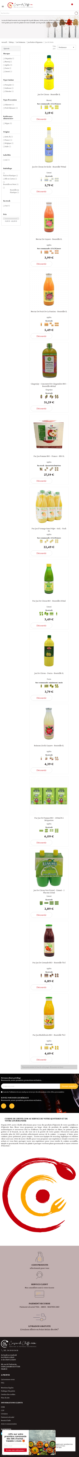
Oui (7, 206)
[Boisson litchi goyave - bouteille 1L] (41, 758)
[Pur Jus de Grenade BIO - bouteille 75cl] (41, 975)
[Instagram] (11, 1106)
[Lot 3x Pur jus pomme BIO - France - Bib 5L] (51, 469)
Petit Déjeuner (11, 108)
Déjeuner (9, 105)
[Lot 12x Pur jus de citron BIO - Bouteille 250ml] (41, 614)
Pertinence (67, 47)
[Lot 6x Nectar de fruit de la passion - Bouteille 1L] (51, 324)
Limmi (8, 71)
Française (9, 85)
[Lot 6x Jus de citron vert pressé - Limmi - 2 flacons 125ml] (51, 903)
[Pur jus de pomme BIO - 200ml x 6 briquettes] (41, 831)
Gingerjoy (9, 58)
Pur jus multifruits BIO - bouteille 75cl (49, 1035)
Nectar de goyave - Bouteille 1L (49, 239)
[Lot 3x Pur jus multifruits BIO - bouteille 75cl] (46, 1048)
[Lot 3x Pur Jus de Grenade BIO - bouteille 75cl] (46, 975)
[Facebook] (3, 1106)
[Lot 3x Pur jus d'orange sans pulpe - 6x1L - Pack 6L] (51, 541)
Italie (8, 146)
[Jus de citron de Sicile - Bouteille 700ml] (41, 179)
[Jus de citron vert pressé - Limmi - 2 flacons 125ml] (41, 903)
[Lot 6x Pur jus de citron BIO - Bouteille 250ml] (46, 614)
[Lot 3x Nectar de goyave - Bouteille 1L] (46, 252)
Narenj (8, 62)
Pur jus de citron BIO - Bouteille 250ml (49, 601)
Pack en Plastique (10, 175)
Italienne (9, 88)
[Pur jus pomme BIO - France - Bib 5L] (41, 469)
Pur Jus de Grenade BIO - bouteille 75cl (49, 962)
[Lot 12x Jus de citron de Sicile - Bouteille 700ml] (56, 179)
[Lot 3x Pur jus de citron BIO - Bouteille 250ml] (51, 614)
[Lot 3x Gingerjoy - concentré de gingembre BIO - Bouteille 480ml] (46, 397)
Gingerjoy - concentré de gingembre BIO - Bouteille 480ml (49, 385)
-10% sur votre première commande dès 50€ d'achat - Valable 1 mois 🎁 (15, 1437)
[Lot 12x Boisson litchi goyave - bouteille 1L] (56, 758)
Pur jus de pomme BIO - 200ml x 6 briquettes (49, 819)
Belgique (9, 143)
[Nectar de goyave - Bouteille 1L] (41, 252)
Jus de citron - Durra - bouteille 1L (49, 673)
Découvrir (41, 119)
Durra (8, 68)
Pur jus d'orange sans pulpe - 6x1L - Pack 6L (49, 529)
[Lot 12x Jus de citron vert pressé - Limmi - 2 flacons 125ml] (56, 903)
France (8, 140)
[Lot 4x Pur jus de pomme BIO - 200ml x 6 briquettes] (51, 831)
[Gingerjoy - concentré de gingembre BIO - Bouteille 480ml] (41, 397)
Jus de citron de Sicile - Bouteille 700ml (49, 167)
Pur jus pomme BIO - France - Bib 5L (49, 456)
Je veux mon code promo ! (15, 1450)
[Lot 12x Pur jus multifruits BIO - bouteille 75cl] (56, 1048)
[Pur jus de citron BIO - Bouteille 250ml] (56, 614)
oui (7, 160)
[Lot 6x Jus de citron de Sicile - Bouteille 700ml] (51, 179)
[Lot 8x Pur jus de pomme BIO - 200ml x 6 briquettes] (56, 831)
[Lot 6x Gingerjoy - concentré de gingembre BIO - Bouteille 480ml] (51, 397)
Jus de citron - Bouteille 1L (49, 94)
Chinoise (9, 91)
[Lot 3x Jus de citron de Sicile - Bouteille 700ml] (46, 179)
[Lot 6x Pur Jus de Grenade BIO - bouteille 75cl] (51, 975)
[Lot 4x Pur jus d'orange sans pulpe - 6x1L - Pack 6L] (56, 541)
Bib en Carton (11, 179)
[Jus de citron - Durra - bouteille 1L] (41, 686)
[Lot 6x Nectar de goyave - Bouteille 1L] (51, 252)
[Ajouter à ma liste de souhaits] (63, 119)
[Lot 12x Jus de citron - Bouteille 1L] (56, 107)
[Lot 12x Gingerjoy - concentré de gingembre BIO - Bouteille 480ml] (56, 397)
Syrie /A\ (9, 137)
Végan (8, 123)
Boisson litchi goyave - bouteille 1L (49, 745)
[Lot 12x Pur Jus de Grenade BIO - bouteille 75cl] (56, 975)
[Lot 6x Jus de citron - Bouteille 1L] (51, 107)
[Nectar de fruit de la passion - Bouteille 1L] (41, 324)
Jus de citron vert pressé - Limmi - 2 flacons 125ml (49, 891)
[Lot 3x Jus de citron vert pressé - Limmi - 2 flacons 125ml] (46, 903)
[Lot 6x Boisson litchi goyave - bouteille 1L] (51, 758)
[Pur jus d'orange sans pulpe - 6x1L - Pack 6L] (41, 541)
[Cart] (71, 5)
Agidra (8, 65)
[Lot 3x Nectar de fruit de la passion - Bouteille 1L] (46, 324)
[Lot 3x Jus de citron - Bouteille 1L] (46, 107)
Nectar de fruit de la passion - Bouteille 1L (49, 311)
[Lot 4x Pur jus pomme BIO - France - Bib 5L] (56, 469)
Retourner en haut (56, 1067)
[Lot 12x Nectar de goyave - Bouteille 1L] (56, 252)
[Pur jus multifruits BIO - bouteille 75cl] (41, 1048)
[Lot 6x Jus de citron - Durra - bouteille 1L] (51, 686)
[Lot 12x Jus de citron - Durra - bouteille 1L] (56, 686)
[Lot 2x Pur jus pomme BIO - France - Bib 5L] (46, 469)
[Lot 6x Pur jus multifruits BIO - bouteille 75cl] (51, 1048)
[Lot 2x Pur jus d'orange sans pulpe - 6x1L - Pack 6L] (46, 541)
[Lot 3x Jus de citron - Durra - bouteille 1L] (46, 686)
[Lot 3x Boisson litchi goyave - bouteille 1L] (46, 758)
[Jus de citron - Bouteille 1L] (41, 107)
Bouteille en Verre (11, 184)
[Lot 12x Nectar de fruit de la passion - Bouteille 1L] (56, 324)
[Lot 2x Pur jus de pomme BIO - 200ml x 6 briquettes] (46, 831)
